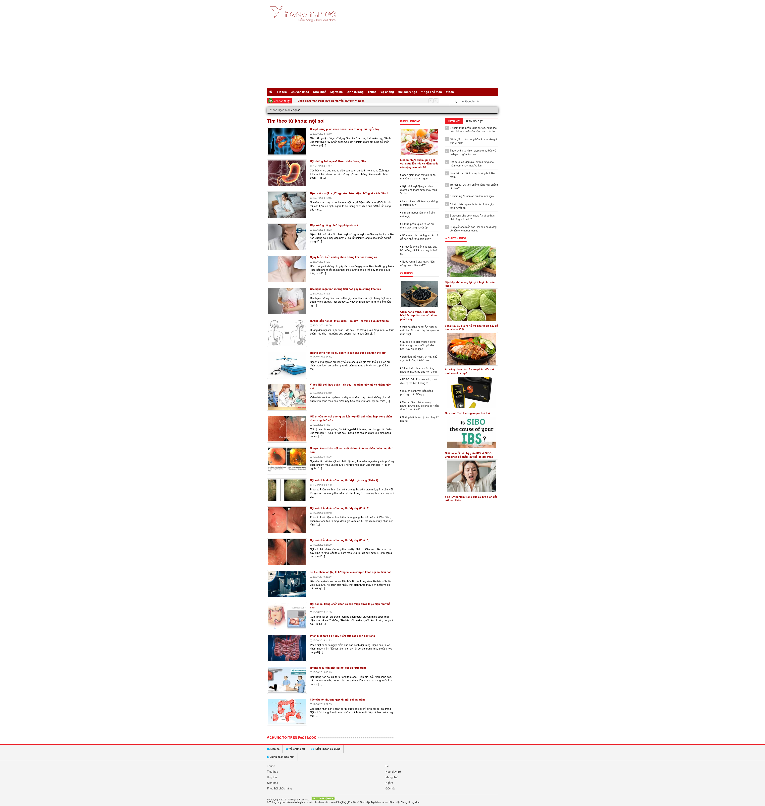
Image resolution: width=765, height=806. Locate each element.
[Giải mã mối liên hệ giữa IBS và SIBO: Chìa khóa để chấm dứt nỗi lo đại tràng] (471, 432)
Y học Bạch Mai (280, 110)
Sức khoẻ (319, 92)
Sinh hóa (272, 783)
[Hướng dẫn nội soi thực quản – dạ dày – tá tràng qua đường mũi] (287, 333)
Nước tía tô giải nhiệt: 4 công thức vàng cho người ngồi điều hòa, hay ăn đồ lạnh (417, 345)
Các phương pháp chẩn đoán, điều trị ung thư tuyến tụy (344, 129)
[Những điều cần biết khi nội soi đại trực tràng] (287, 680)
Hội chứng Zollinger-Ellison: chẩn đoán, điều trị (339, 161)
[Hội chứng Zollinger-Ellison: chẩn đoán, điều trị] (287, 173)
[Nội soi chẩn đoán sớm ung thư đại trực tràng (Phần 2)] (287, 490)
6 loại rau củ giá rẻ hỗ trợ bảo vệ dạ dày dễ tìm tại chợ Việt (471, 327)
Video (450, 92)
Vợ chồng (387, 92)
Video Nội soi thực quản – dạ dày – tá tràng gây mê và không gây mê (350, 386)
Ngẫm (389, 783)
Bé (387, 766)
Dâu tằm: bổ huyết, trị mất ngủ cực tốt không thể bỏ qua (418, 358)
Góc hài (390, 788)
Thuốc (372, 92)
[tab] (454, 121)
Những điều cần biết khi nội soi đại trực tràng (338, 667)
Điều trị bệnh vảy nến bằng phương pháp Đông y (416, 392)
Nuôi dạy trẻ (393, 772)
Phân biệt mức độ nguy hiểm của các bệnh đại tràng (342, 636)
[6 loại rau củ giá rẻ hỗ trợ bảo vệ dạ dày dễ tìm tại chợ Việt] (471, 305)
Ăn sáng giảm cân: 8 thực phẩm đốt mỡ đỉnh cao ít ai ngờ (469, 371)
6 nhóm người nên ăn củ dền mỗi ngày (417, 214)
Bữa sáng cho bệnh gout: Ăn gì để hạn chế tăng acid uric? (419, 237)
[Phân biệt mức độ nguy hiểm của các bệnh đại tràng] (287, 648)
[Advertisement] (382, 57)
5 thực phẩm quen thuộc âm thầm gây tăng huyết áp (417, 225)
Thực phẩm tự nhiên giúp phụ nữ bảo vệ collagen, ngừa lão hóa (338, 100)
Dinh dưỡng (355, 92)
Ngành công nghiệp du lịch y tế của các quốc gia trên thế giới (348, 352)
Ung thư (272, 777)
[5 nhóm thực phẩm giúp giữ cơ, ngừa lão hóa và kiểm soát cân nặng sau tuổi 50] (419, 142)
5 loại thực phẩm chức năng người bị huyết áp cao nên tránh (418, 369)
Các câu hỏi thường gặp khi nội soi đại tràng (338, 699)
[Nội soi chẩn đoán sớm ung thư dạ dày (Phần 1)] (287, 552)
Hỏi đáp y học (407, 92)
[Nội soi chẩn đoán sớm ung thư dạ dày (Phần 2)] (287, 520)
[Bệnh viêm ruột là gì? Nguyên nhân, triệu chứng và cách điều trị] (287, 205)
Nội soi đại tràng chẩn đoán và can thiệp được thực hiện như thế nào (350, 605)
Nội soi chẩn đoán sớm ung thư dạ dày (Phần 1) (339, 540)
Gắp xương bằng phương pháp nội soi (334, 225)
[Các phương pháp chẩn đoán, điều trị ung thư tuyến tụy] (287, 141)
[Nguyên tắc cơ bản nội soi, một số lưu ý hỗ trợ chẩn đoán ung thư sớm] (287, 460)
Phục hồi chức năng (279, 788)
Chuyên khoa (300, 92)
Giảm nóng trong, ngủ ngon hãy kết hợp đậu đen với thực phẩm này (418, 315)
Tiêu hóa (272, 772)
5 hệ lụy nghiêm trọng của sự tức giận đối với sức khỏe (471, 498)
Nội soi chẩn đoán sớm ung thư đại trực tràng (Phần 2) (344, 480)
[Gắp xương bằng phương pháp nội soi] (287, 237)
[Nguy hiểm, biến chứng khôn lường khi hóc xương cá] (287, 269)
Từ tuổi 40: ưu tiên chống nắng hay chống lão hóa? (474, 186)
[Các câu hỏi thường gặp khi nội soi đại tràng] (287, 712)
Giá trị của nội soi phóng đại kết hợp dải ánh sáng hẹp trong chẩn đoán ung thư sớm (351, 418)
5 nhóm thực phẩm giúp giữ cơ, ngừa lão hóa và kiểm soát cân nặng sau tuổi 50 (419, 163)
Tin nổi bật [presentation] (475, 121)
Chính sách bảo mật (281, 757)
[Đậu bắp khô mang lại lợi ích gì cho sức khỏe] (471, 261)
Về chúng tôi (296, 749)
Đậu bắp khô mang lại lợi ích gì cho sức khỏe (470, 283)
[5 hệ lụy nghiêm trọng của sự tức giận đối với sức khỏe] (471, 476)
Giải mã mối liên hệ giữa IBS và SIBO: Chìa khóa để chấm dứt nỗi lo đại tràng (469, 455)
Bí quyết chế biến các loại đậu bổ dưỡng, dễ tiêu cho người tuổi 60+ (418, 250)
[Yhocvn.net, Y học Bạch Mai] (303, 25)
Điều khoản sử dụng (327, 749)
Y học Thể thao (431, 92)
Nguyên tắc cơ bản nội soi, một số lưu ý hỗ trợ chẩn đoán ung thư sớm (351, 450)
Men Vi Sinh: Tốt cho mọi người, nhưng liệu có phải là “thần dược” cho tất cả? (419, 405)
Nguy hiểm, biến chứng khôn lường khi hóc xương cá (343, 257)
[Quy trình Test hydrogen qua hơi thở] (471, 392)
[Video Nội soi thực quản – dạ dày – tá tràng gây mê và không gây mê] (287, 397)
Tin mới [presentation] (455, 121)
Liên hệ (275, 749)
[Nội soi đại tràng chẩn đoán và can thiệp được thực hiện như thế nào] (287, 616)
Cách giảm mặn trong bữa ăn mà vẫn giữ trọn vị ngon (417, 176)
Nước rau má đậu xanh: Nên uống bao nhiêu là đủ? (417, 263)
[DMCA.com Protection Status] (323, 799)
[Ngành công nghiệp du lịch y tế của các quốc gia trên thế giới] (287, 365)
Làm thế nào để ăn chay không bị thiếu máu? (419, 203)
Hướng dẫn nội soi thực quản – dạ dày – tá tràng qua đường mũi (350, 321)
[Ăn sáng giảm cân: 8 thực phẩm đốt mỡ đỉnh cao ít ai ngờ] (471, 349)
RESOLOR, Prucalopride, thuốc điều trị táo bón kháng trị (419, 381)
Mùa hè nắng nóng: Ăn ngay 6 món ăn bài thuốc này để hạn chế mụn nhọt (419, 330)
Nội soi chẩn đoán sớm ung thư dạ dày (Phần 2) (339, 508)
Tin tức (282, 92)
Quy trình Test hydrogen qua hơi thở (467, 413)
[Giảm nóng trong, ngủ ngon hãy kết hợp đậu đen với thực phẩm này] (419, 294)
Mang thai (391, 777)
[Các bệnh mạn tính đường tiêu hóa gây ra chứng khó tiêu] (287, 301)
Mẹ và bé (336, 92)
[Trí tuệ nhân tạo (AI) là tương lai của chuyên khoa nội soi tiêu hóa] (287, 584)
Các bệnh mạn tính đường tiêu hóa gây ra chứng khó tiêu (345, 289)
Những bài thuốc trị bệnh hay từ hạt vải (419, 418)
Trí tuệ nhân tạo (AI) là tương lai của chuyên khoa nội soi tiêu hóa (350, 572)
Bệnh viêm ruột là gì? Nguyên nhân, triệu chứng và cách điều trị (349, 193)
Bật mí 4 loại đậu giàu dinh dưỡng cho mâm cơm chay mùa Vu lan (418, 189)
